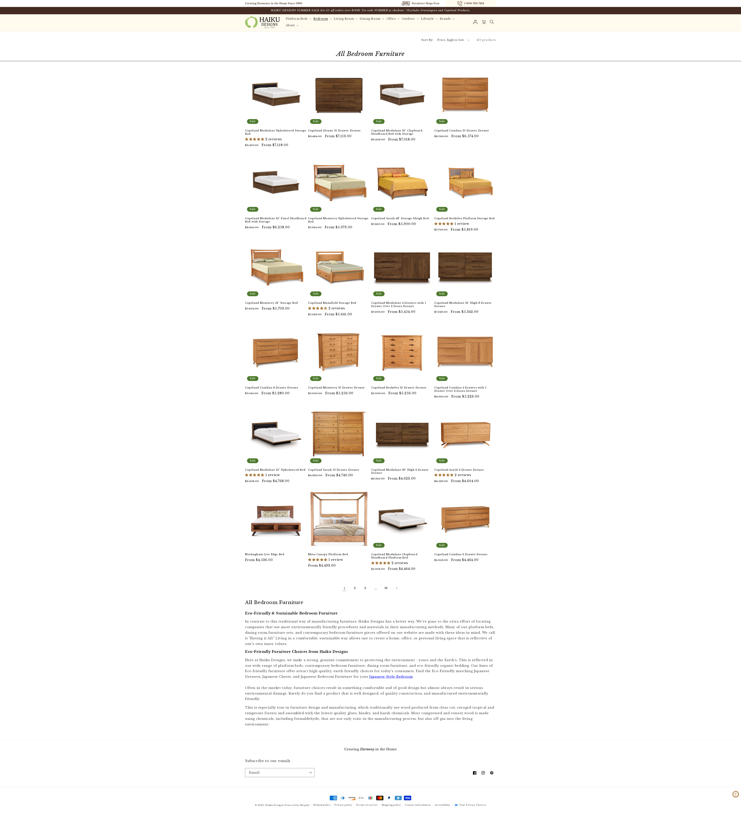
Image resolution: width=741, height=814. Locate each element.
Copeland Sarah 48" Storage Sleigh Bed (400, 218)
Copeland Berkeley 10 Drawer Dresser (399, 387)
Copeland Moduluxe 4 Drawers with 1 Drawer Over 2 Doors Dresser (398, 304)
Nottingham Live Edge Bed (264, 554)
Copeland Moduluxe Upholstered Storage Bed (275, 132)
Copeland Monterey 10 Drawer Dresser (336, 387)
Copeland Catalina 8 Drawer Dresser (271, 387)
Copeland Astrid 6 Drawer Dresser (459, 469)
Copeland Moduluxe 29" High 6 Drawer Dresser (400, 471)
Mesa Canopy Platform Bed (328, 554)
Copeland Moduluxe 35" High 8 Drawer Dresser (463, 304)
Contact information (418, 805)
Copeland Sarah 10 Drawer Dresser (333, 469)
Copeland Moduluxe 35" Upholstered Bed (275, 469)
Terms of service (367, 805)
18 (386, 588)
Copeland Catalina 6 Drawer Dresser (461, 554)
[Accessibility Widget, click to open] (735, 794)
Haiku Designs (274, 805)
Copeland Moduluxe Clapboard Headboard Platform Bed (394, 556)
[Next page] (396, 588)
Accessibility (442, 805)
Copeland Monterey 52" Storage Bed (271, 303)
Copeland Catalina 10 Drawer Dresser (461, 130)
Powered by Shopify (297, 805)
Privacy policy (343, 805)
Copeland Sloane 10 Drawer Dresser (334, 130)
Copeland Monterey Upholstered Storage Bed (338, 220)
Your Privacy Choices (472, 805)
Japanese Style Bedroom (391, 677)
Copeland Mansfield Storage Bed (332, 303)
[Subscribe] (310, 772)
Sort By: (427, 40)
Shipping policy (391, 805)
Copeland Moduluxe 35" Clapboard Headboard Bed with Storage (397, 132)
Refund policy (322, 805)
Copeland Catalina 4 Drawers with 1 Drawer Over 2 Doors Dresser (460, 389)
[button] (491, 22)
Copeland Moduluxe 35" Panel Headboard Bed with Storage (275, 220)
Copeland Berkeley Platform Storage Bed (464, 218)
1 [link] (344, 588)
